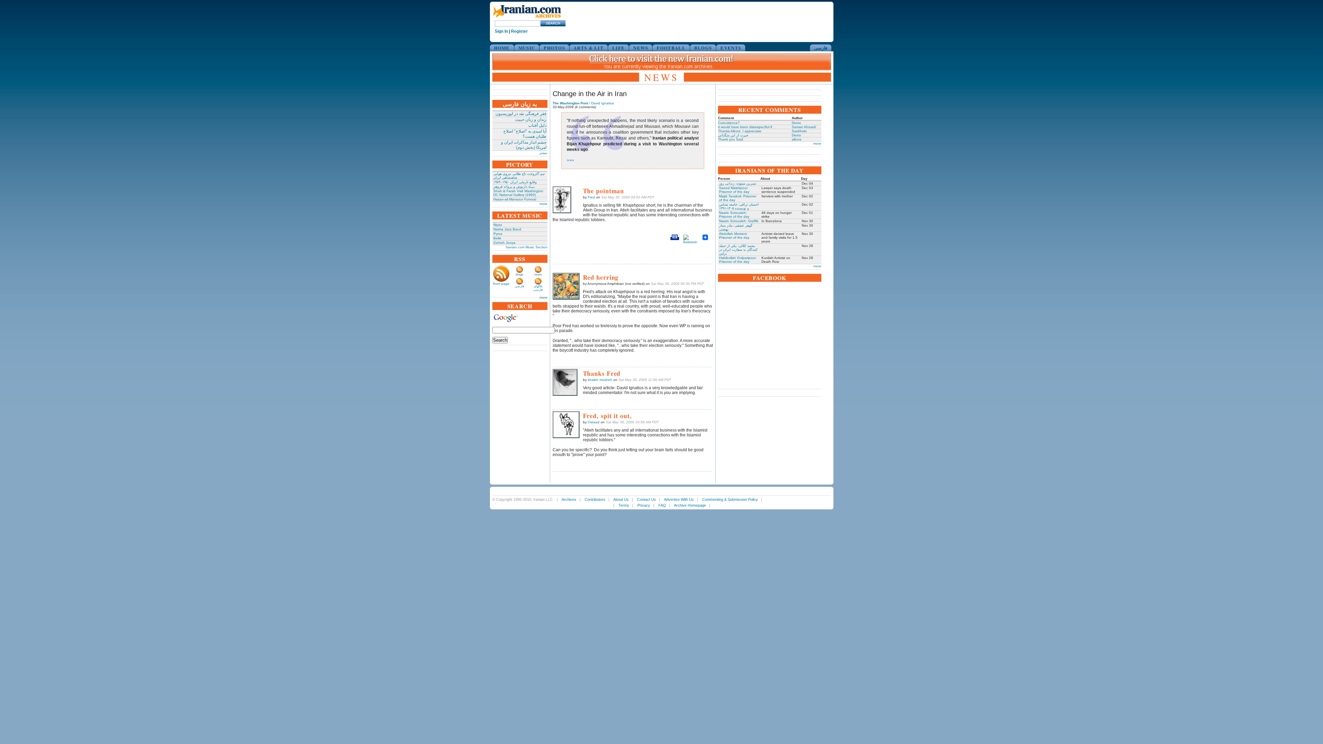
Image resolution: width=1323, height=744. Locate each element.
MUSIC (527, 47)
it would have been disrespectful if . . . (748, 127)
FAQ (662, 505)
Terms (623, 505)
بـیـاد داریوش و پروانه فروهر (514, 186)
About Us (621, 499)
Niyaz (497, 225)
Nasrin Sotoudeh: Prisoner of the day (734, 214)
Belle (497, 238)
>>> (570, 160)
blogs (519, 274)
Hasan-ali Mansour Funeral (514, 199)
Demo (796, 123)
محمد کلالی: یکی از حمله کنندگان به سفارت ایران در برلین (738, 249)
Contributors (595, 499)
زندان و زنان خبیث (530, 119)
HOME (502, 47)
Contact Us (646, 499)
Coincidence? (729, 123)
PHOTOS (554, 47)
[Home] (526, 18)
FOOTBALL (671, 47)
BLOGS (703, 47)
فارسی (820, 47)
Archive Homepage (690, 505)
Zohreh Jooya (504, 243)
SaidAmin (799, 131)
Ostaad (593, 422)
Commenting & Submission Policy (730, 499)
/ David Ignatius (583, 103)
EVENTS (730, 47)
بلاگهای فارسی (538, 288)
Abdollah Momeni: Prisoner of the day (734, 235)
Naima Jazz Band (507, 229)
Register (519, 31)
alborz (796, 139)
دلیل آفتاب (537, 125)
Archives (569, 499)
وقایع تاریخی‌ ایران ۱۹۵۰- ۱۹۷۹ (515, 182)
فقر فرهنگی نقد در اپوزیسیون (520, 113)
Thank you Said (730, 139)
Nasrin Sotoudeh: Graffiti (738, 221)
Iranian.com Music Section (526, 247)
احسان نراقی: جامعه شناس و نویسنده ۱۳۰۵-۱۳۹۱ (739, 206)
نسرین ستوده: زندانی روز (737, 183)
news (538, 274)
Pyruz (497, 234)
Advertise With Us (679, 499)
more (543, 204)
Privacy (643, 505)
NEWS (640, 47)
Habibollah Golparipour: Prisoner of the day (738, 260)
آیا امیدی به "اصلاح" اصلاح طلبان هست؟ (524, 134)
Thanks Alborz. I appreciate (739, 131)
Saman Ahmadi (804, 127)
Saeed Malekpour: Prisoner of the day (734, 190)
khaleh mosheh (600, 380)
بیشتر (543, 153)
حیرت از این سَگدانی (733, 135)
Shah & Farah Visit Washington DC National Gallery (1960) (518, 193)
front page (501, 284)
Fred (591, 197)
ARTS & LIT (589, 47)
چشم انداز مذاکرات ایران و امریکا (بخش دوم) (523, 145)
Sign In (501, 31)
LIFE (618, 47)
